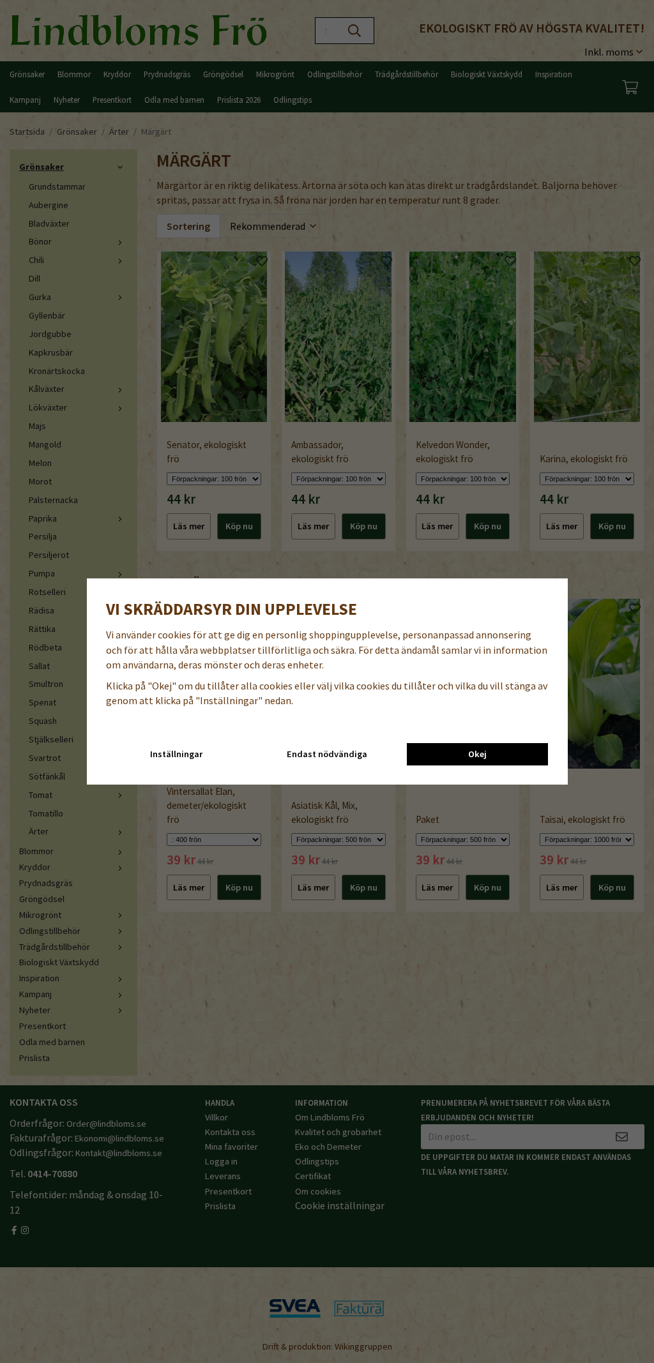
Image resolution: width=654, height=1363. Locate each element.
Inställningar (176, 754)
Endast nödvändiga (327, 754)
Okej (477, 754)
